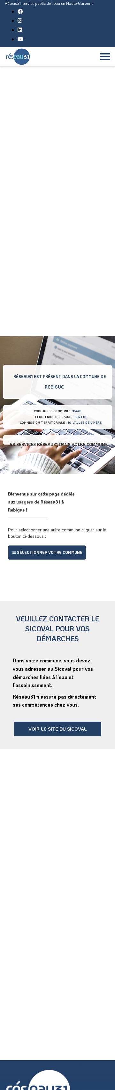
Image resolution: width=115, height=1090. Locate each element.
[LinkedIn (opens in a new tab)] (20, 29)
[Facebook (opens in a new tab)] (20, 11)
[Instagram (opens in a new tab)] (20, 20)
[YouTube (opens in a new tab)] (20, 39)
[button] (47, 552)
